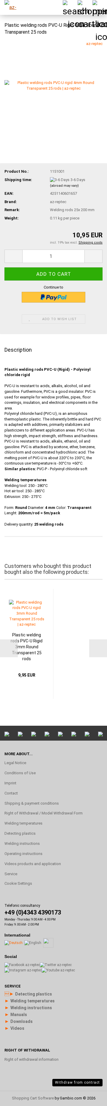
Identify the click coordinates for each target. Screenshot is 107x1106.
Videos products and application (32, 864)
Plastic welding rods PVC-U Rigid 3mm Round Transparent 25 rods (27, 647)
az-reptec (94, 43)
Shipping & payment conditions (31, 803)
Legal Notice (15, 763)
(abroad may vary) (64, 186)
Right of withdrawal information (31, 1059)
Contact (11, 793)
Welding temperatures (23, 823)
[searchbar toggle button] (69, 7)
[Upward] (91, 1030)
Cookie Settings (18, 883)
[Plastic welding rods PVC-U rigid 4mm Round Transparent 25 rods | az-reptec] (53, 85)
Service (10, 874)
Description (18, 350)
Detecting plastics (20, 833)
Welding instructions (22, 843)
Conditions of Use (20, 773)
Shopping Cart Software (33, 1098)
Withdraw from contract (77, 1082)
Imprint (10, 783)
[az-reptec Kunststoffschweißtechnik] (15, 7)
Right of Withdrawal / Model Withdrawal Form (43, 813)
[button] (13, 256)
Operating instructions (23, 853)
